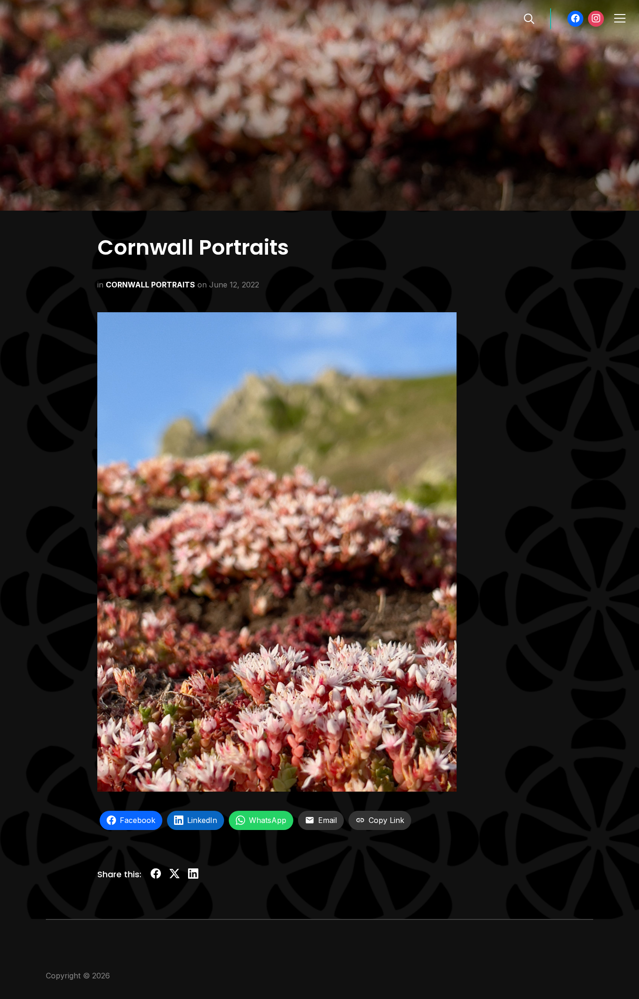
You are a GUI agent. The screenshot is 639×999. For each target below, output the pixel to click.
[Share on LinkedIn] (193, 875)
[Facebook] (575, 18)
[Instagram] (596, 18)
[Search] (529, 17)
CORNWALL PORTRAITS (150, 284)
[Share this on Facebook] (156, 875)
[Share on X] (174, 875)
